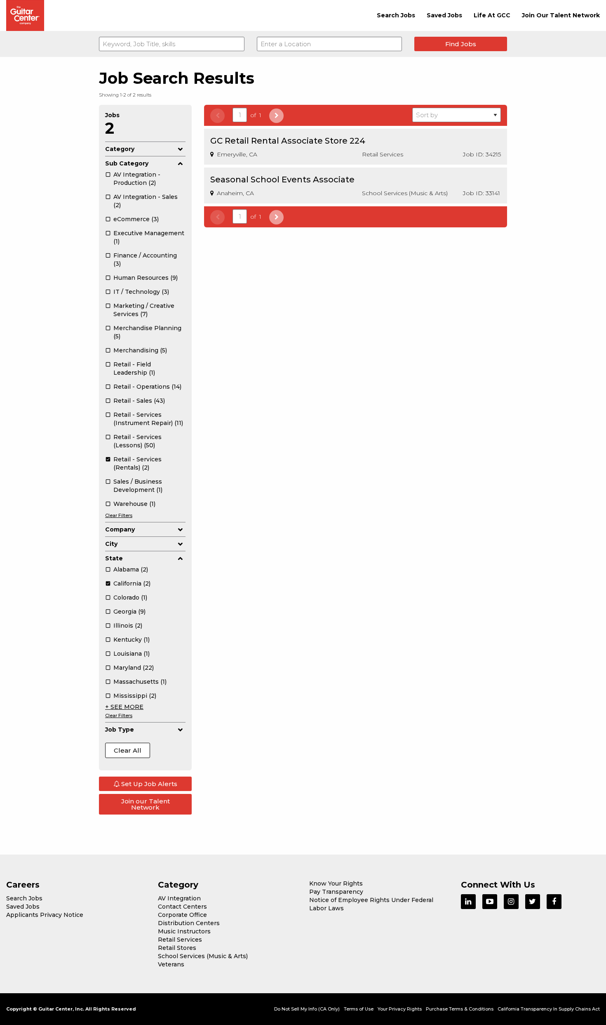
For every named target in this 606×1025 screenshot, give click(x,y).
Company (120, 529)
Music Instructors (184, 931)
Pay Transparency (336, 891)
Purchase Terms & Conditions (459, 1009)
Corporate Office (182, 915)
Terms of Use (358, 1009)
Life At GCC (492, 15)
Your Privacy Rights (400, 1009)
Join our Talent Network (145, 804)
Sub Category (126, 163)
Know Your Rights (336, 883)
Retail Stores (177, 948)
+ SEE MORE (124, 707)
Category (119, 149)
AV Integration (179, 898)
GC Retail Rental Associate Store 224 (287, 141)
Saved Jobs (444, 15)
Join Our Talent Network (561, 15)
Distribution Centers (189, 923)
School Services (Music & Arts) (203, 956)
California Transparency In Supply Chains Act (549, 1009)
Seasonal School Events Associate (282, 179)
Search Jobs (396, 15)
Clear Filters (118, 515)
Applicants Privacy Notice (44, 915)
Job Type (119, 729)
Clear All (127, 750)
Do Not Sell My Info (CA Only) (307, 1009)
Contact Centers (182, 906)
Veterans (171, 964)
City (111, 544)
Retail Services (180, 939)
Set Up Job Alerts (148, 784)
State (114, 558)
